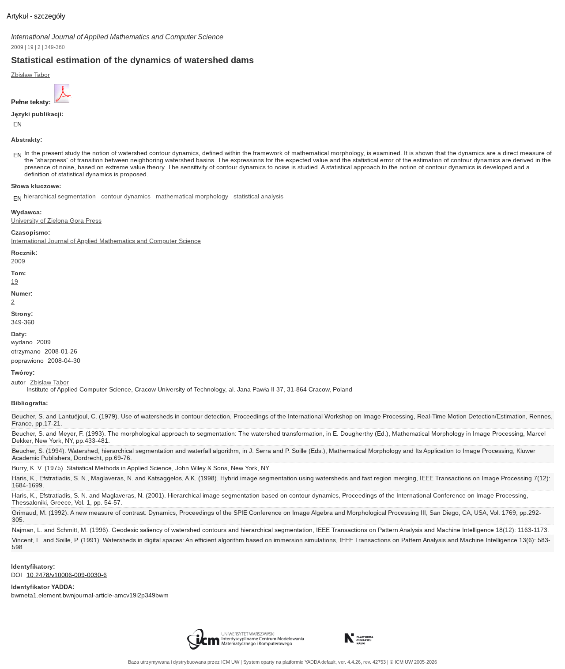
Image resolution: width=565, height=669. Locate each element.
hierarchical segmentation (60, 196)
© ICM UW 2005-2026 (413, 662)
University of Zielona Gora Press (56, 220)
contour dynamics (126, 196)
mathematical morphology (192, 196)
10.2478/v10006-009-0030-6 (66, 574)
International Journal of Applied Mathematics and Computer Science (117, 37)
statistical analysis (258, 196)
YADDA (313, 662)
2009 (17, 47)
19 (30, 47)
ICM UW (231, 662)
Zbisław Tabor (30, 74)
